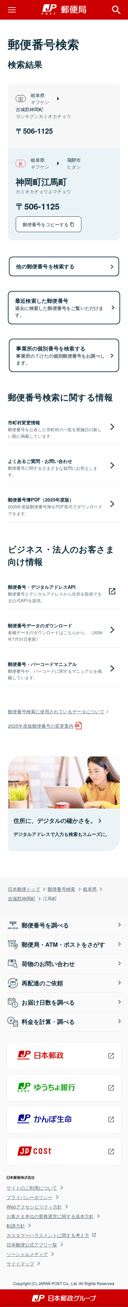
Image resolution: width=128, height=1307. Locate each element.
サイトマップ (20, 1263)
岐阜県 (90, 888)
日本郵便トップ (24, 888)
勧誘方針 (16, 1225)
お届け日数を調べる (48, 1002)
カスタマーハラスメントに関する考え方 (48, 1235)
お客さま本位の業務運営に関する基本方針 (50, 1216)
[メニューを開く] (11, 9)
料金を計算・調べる (48, 1021)
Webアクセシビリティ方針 (34, 1206)
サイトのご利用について (32, 1187)
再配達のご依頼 (42, 983)
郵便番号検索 (61, 888)
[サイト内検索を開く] (116, 9)
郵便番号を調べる (45, 925)
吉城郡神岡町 (21, 898)
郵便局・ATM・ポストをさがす (63, 944)
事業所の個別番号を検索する (60, 355)
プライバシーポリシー (30, 1197)
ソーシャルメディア (27, 1254)
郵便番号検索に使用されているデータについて (56, 711)
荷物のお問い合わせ (48, 963)
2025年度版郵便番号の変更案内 (41, 725)
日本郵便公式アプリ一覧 (32, 1244)
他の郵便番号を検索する (45, 266)
